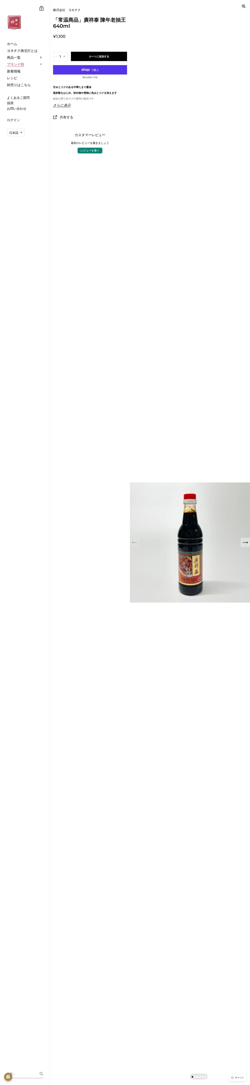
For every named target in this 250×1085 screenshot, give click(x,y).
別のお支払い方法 (89, 77)
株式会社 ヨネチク (67, 10)
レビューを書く (89, 150)
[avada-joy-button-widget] (8, 1077)
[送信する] (41, 1073)
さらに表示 (62, 105)
